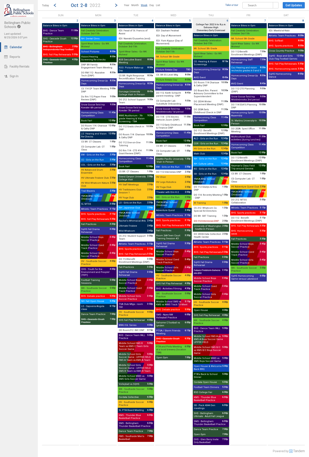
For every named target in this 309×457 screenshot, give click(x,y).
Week (144, 5)
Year (126, 5)
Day (151, 5)
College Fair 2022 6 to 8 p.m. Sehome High (211, 26)
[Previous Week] (55, 5)
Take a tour (231, 5)
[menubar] (142, 5)
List (158, 5)
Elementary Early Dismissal (211, 30)
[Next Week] (116, 5)
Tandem (299, 451)
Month (135, 5)
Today (45, 5)
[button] (85, 5)
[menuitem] (126, 5)
